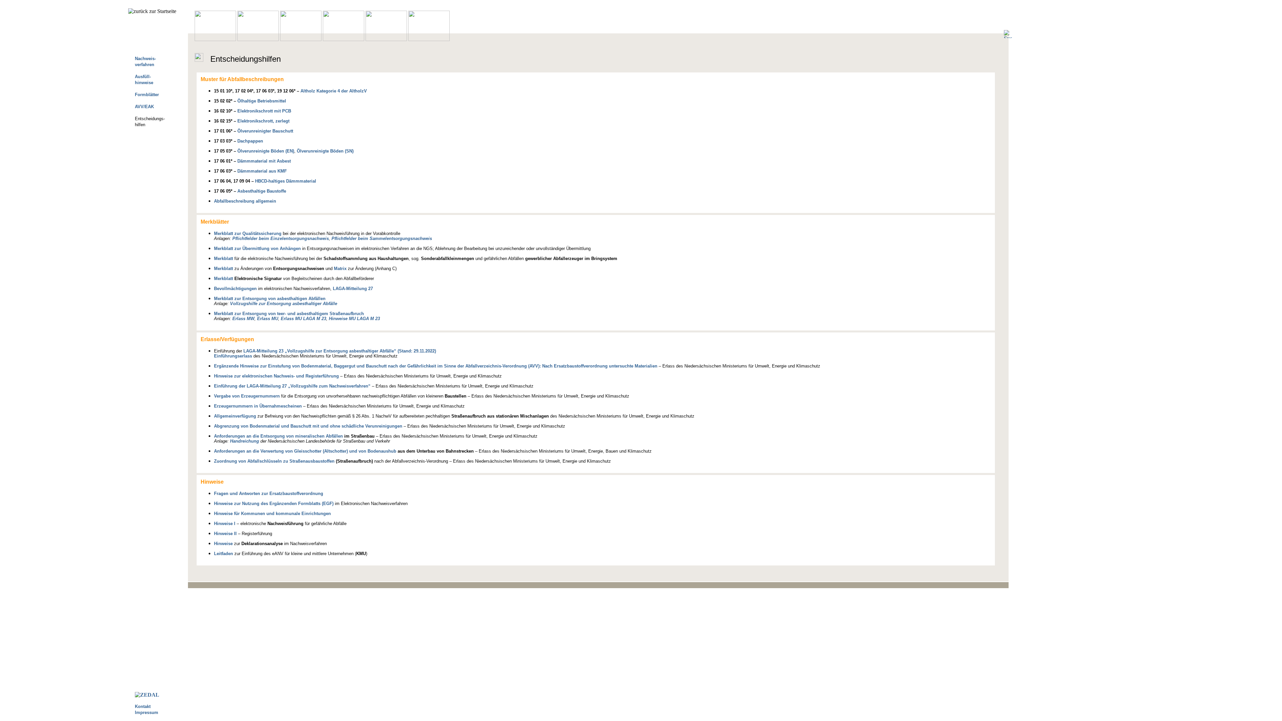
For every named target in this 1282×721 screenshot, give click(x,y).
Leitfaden (223, 553)
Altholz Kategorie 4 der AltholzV (333, 90)
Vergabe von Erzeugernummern (247, 396)
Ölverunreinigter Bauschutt (265, 131)
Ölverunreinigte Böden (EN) (265, 151)
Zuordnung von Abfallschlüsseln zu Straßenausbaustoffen (274, 461)
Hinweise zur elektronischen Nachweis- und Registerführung (276, 376)
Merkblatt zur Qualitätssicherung (247, 233)
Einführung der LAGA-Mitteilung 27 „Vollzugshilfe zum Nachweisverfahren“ (292, 386)
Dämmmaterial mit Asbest (264, 161)
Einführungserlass (233, 355)
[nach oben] (605, 585)
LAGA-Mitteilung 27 (353, 288)
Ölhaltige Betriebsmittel (261, 100)
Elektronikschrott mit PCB (264, 110)
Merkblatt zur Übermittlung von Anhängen (257, 248)
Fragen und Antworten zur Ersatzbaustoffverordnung (268, 493)
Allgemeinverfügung (235, 416)
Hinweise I (224, 523)
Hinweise (223, 543)
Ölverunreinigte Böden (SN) (325, 151)
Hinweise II (225, 533)
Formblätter (147, 94)
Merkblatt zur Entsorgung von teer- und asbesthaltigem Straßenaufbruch (289, 313)
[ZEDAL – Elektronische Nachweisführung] (147, 695)
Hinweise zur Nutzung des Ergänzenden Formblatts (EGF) (274, 503)
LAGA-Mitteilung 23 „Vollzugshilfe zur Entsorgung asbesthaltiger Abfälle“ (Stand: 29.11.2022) (339, 350)
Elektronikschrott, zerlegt (263, 121)
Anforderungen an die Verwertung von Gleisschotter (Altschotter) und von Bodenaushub (305, 451)
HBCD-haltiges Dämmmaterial (285, 181)
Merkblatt (223, 258)
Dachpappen (250, 141)
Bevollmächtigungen (235, 288)
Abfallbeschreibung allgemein (245, 201)
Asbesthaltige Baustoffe (261, 191)
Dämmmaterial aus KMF (262, 171)
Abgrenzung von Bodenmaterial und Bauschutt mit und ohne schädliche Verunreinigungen (308, 426)
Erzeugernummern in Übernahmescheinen (258, 406)
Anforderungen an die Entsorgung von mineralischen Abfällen (278, 436)
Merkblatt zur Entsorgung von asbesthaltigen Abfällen (270, 298)
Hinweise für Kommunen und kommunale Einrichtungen (272, 513)
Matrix (340, 268)
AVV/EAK (144, 106)
